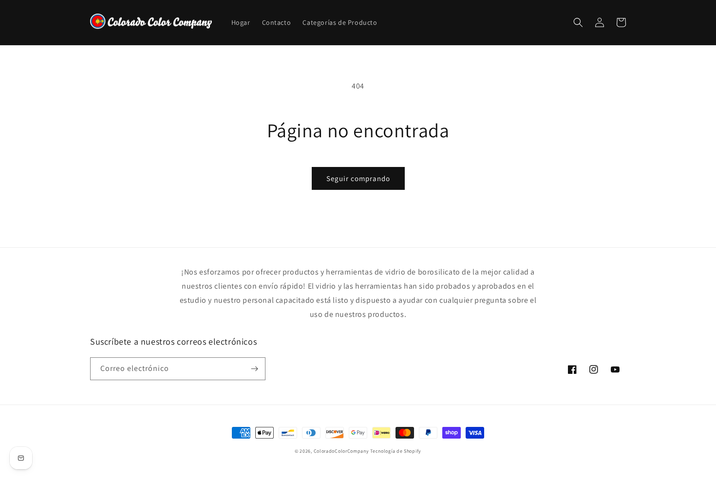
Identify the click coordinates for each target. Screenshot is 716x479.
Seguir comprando (358, 178)
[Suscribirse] (254, 368)
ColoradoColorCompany (341, 451)
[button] (578, 22)
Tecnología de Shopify (395, 451)
